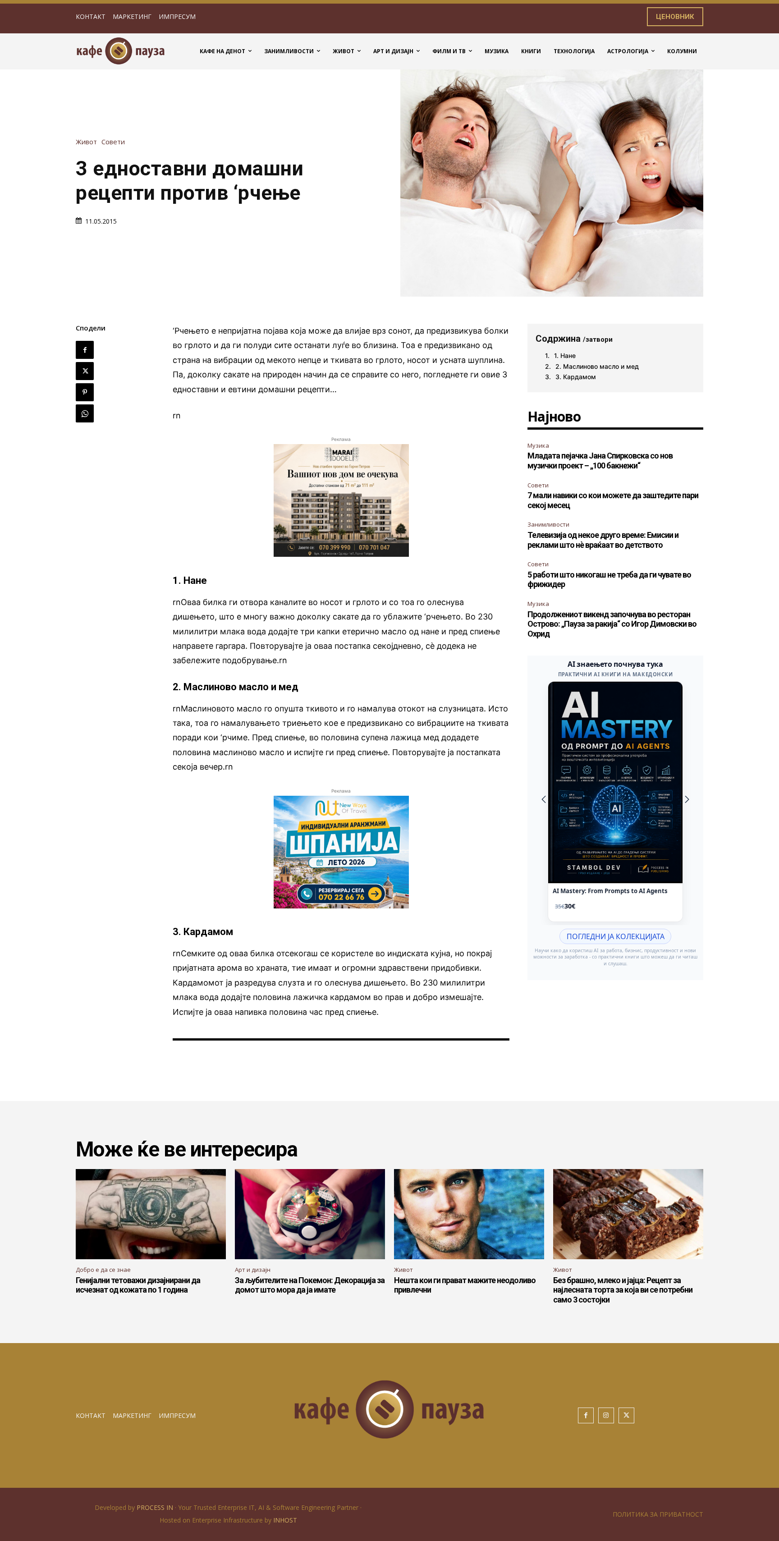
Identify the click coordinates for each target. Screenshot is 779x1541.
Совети (113, 141)
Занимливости (548, 524)
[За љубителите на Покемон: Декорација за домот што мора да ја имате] (310, 1214)
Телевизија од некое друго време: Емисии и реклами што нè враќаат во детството (602, 540)
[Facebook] (85, 350)
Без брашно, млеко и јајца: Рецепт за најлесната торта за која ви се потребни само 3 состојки (622, 1289)
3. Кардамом (575, 377)
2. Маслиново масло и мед (597, 366)
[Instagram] (606, 1415)
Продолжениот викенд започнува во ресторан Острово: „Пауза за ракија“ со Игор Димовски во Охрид (612, 624)
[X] (85, 371)
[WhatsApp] (85, 413)
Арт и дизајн (252, 1270)
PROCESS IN (156, 1507)
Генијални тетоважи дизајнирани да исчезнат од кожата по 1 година (138, 1285)
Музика (538, 445)
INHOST (285, 1520)
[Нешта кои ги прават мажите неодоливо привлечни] (469, 1214)
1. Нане (565, 355)
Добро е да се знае (103, 1270)
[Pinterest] (85, 392)
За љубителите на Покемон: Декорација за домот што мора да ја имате (310, 1285)
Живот (86, 141)
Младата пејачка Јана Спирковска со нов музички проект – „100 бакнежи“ (600, 460)
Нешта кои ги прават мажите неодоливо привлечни (465, 1285)
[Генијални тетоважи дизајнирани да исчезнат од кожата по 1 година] (151, 1214)
